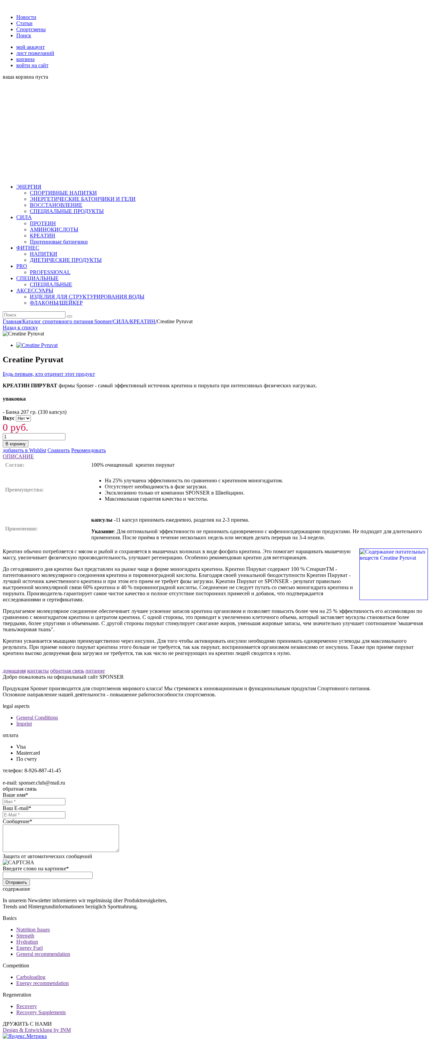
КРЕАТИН (42, 235)
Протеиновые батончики (59, 242)
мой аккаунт (30, 47)
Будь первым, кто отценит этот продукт (49, 374)
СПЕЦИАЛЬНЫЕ (51, 284)
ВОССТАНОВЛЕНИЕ (56, 205)
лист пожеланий (35, 53)
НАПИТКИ (43, 254)
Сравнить (58, 450)
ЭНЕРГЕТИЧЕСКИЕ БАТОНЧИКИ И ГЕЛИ (83, 199)
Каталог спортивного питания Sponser (67, 321)
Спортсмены (31, 29)
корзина (25, 59)
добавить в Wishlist (24, 450)
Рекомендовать (88, 450)
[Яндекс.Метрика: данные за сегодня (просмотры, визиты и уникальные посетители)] (25, 1036)
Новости (26, 17)
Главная (12, 321)
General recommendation (43, 954)
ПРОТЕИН (43, 223)
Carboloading (30, 977)
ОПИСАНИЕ (18, 456)
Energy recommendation (42, 983)
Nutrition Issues (33, 929)
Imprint (24, 724)
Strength (25, 936)
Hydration (27, 942)
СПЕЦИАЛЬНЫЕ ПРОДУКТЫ (67, 211)
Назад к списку (20, 327)
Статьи (24, 23)
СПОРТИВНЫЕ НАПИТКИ (63, 193)
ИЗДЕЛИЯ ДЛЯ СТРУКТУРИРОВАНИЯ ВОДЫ (87, 297)
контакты (38, 671)
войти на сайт (32, 65)
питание (95, 671)
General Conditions (37, 717)
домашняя (14, 671)
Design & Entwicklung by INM (37, 1030)
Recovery (26, 1006)
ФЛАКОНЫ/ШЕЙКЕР (56, 303)
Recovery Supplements (41, 1012)
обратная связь (67, 671)
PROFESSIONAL (50, 272)
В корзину (15, 443)
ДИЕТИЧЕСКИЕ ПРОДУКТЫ (66, 260)
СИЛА (121, 321)
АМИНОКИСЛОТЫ (54, 229)
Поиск (23, 35)
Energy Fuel (29, 948)
